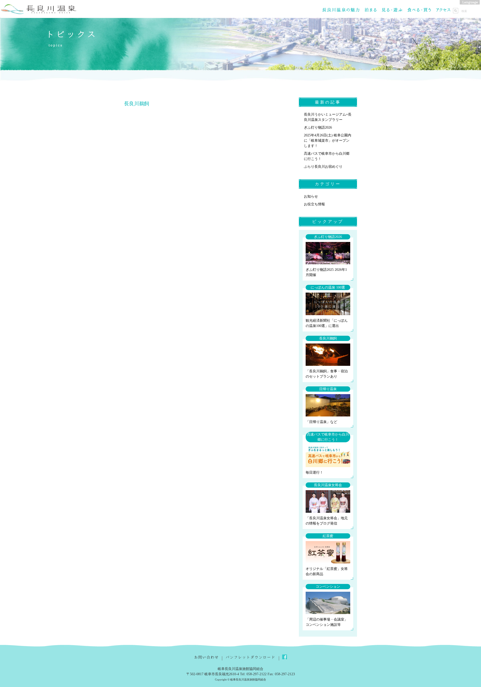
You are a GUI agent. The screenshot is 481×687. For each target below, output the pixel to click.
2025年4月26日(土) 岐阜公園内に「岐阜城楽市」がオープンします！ (327, 140)
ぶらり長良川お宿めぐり (323, 166)
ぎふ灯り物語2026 (318, 127)
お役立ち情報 (314, 204)
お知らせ (311, 196)
